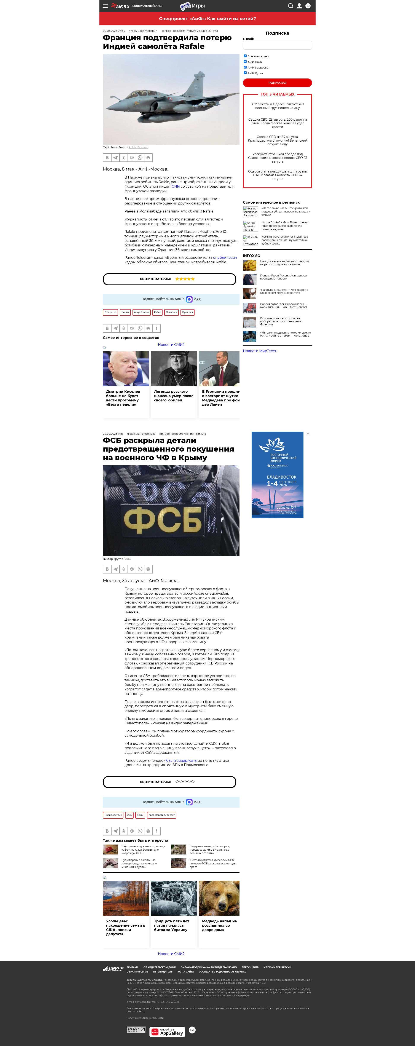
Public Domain (138, 147)
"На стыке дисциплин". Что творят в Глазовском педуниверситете (284, 291)
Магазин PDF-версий (277, 967)
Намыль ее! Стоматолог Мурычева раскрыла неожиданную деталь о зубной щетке (285, 240)
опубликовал (225, 258)
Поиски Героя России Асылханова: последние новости (283, 277)
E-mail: (248, 39)
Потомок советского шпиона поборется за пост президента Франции (281, 321)
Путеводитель (162, 971)
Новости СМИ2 (171, 345)
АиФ (128, 559)
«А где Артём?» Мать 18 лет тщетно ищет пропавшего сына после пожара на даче (285, 226)
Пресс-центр (250, 967)
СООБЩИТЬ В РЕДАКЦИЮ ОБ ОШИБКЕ (222, 971)
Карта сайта (185, 971)
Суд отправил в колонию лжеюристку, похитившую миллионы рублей (139, 863)
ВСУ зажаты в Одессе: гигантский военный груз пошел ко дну (278, 106)
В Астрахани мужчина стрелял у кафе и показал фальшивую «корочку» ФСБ (143, 850)
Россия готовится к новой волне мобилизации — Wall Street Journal (283, 306)
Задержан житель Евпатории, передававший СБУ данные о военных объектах (210, 850)
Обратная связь (137, 971)
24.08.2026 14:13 (113, 433)
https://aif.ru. (138, 1011)
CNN (176, 186)
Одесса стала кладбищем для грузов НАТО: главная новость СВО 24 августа (277, 175)
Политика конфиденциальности (145, 1018)
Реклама (133, 967)
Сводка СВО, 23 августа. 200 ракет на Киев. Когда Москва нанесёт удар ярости (277, 123)
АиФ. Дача (255, 62)
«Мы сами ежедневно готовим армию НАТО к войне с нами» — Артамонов (285, 334)
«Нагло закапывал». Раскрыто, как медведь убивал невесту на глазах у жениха (286, 211)
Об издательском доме (160, 967)
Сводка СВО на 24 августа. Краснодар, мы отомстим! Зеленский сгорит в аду (277, 140)
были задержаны (181, 761)
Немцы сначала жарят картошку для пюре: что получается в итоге (285, 263)
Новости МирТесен (260, 351)
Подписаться (277, 82)
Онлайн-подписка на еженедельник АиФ (209, 967)
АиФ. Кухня (255, 73)
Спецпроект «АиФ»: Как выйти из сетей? (207, 18)
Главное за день (258, 56)
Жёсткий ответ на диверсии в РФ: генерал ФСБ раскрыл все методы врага (213, 863)
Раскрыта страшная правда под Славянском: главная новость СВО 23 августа (277, 157)
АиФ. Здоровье (258, 67)
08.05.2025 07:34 (114, 30)
